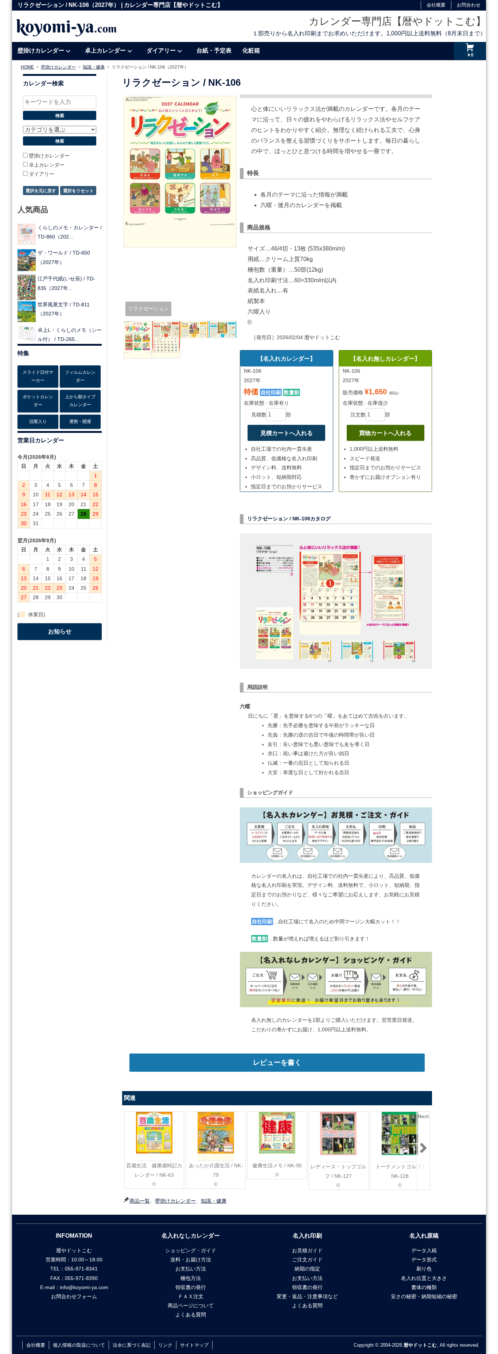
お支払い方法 (190, 1269)
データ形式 (424, 1259)
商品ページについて (191, 1305)
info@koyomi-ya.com (84, 1287)
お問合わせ (469, 5)
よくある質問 (190, 1315)
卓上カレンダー (105, 50)
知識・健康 (213, 1201)
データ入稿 (424, 1250)
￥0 (470, 55)
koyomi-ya (66, 26)
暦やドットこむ (420, 1345)
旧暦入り (38, 421)
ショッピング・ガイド (190, 1250)
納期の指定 (307, 1269)
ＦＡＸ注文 (190, 1296)
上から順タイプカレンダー (80, 400)
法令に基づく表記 (132, 1345)
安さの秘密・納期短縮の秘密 (424, 1296)
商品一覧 (139, 1201)
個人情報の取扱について (79, 1345)
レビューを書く (277, 1062)
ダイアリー (161, 50)
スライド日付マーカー (38, 376)
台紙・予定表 (214, 50)
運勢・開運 (80, 421)
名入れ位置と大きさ (424, 1278)
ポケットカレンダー (38, 400)
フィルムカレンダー (80, 376)
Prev (130, 1116)
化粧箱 (251, 50)
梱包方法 (190, 1278)
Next (423, 1116)
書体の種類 (424, 1287)
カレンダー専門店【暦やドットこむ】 (397, 21)
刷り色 (424, 1269)
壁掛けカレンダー (40, 50)
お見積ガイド (307, 1250)
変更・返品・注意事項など (307, 1296)
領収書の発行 (190, 1287)
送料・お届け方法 (190, 1259)
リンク (165, 1345)
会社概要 (436, 5)
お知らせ (59, 631)
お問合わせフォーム (74, 1296)
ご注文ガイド (307, 1259)
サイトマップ (194, 1345)
